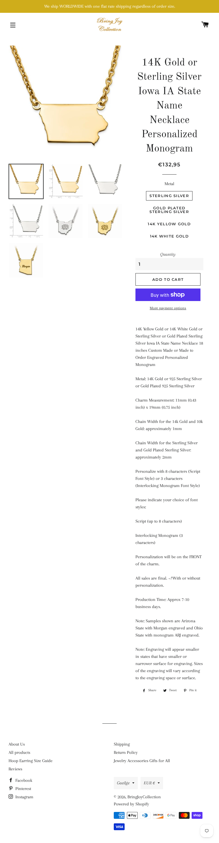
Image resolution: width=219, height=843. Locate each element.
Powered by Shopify (131, 804)
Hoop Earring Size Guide (30, 760)
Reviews (15, 769)
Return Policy (126, 752)
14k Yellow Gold (169, 224)
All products (19, 752)
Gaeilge (123, 782)
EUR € (149, 782)
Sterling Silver (169, 195)
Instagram (23, 796)
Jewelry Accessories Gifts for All (142, 760)
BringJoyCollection (144, 796)
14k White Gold (169, 236)
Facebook (23, 780)
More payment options (168, 308)
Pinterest (22, 788)
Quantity (168, 254)
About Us (17, 744)
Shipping (122, 744)
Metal (169, 183)
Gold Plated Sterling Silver (169, 210)
